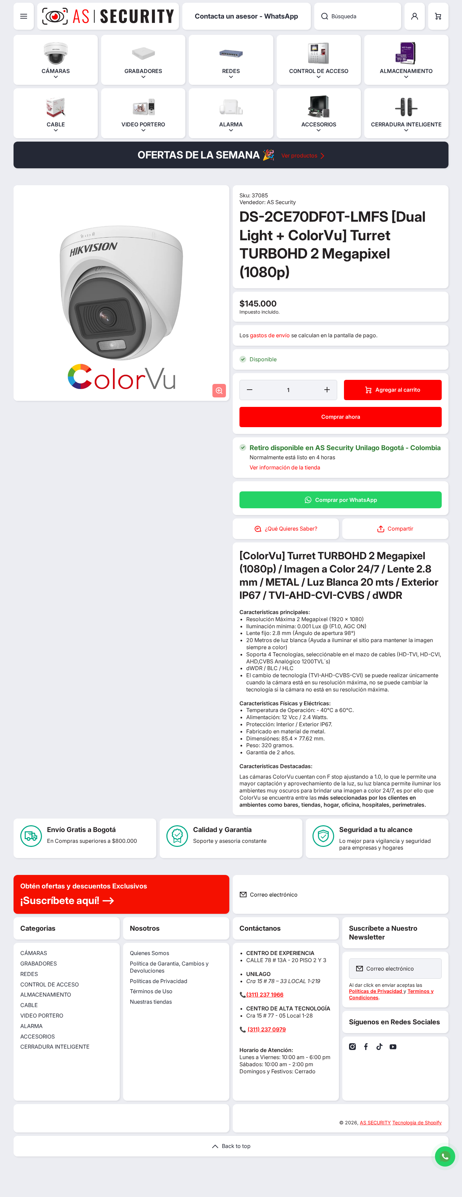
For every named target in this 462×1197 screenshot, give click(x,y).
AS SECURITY (375, 1122)
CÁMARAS (33, 953)
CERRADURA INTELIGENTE (55, 1046)
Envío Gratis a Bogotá (81, 830)
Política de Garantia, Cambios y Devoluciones (169, 967)
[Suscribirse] (438, 894)
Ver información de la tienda (285, 467)
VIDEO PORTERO (41, 1015)
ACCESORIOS (37, 1036)
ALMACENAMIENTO (45, 994)
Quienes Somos (149, 953)
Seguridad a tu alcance (376, 830)
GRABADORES (38, 963)
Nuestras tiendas (151, 1001)
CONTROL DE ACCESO (49, 984)
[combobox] (357, 16)
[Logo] (108, 16)
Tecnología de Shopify (417, 1122)
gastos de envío (270, 335)
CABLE (29, 1005)
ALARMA (31, 1026)
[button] (438, 16)
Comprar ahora (340, 416)
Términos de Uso (151, 991)
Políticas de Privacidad (158, 981)
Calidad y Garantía (222, 830)
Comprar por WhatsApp (346, 499)
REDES (29, 974)
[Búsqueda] (321, 16)
